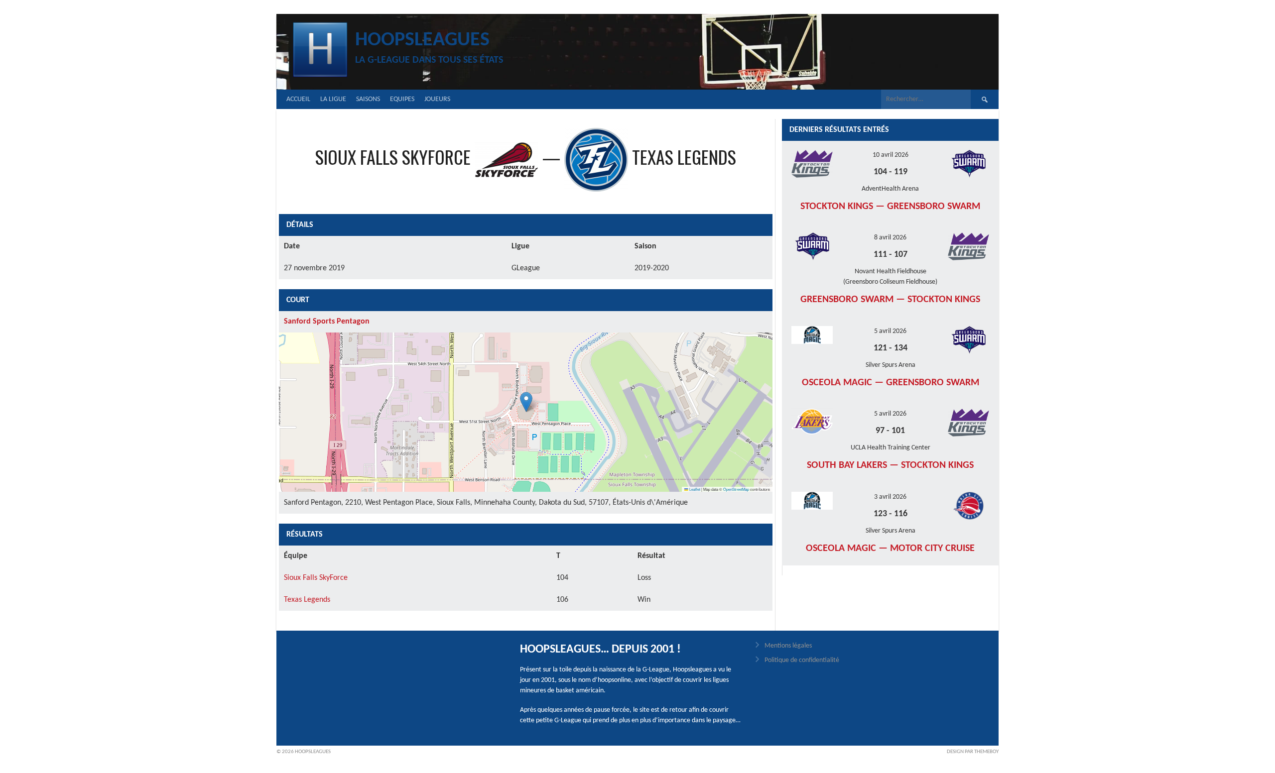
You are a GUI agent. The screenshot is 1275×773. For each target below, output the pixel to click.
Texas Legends (307, 600)
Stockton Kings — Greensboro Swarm (890, 207)
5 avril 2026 (890, 331)
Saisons (368, 99)
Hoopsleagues (422, 40)
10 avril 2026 (890, 155)
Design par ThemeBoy (973, 752)
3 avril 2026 (890, 497)
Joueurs (437, 99)
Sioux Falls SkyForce (316, 578)
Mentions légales (788, 646)
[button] (526, 402)
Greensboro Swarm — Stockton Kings (890, 300)
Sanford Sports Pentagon (327, 322)
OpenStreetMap (736, 489)
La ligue (333, 99)
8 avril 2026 (890, 237)
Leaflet (694, 489)
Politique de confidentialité (802, 660)
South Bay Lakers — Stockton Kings (890, 465)
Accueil (298, 99)
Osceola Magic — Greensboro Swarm (890, 383)
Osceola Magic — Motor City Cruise (890, 548)
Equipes (402, 99)
